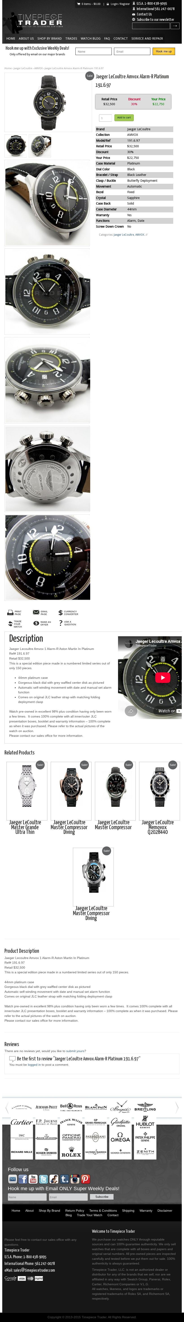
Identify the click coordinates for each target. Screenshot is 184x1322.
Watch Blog (91, 38)
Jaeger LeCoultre (23, 68)
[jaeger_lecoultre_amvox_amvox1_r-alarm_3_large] (47, 203)
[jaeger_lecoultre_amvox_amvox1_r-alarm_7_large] (47, 557)
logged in (34, 1064)
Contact (121, 38)
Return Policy (74, 1210)
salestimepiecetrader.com (34, 1270)
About (29, 1210)
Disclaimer (165, 1210)
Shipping (128, 1210)
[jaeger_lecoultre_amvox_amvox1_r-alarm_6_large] (47, 469)
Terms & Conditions (103, 1210)
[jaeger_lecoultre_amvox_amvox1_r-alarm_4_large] (47, 291)
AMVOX (38, 68)
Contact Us (144, 14)
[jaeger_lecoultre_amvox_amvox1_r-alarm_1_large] (15, 146)
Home (10, 38)
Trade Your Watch (89, 1215)
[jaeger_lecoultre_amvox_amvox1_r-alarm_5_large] (47, 380)
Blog (69, 1215)
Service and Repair (147, 38)
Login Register (120, 4)
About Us (26, 38)
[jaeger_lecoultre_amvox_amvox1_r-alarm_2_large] (40, 146)
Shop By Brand (49, 38)
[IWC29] (48, 102)
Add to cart (124, 117)
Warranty (146, 1210)
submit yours (75, 1051)
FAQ (107, 38)
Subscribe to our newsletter (155, 20)
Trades (71, 38)
